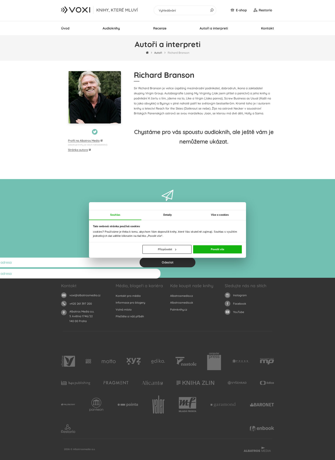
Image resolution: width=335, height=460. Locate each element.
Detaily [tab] (167, 214)
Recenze (159, 28)
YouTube (238, 312)
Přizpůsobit (165, 249)
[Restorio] (68, 428)
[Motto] (108, 361)
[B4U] (75, 382)
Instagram (240, 295)
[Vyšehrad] (237, 382)
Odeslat (167, 262)
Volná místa (124, 309)
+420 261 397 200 (80, 303)
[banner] (76, 10)
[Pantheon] (96, 404)
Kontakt (267, 28)
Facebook (239, 303)
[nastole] (186, 361)
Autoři (158, 52)
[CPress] (241, 361)
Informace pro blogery (130, 302)
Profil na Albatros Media (84, 140)
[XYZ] (133, 361)
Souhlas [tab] (115, 214)
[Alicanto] (152, 382)
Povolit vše (217, 249)
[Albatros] (68, 361)
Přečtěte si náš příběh (130, 316)
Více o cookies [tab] (220, 214)
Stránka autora (78, 150)
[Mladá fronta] (188, 404)
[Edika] (158, 361)
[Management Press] (267, 361)
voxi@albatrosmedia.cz (84, 295)
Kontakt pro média (128, 295)
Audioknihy (111, 28)
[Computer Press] (214, 361)
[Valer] (158, 404)
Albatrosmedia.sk (181, 302)
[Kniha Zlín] (195, 382)
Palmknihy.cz (178, 309)
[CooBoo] (88, 361)
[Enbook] (262, 428)
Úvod (65, 28)
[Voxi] (68, 404)
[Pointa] (127, 404)
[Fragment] (116, 382)
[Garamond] (223, 404)
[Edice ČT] (267, 382)
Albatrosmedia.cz (181, 295)
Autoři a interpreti (214, 28)
